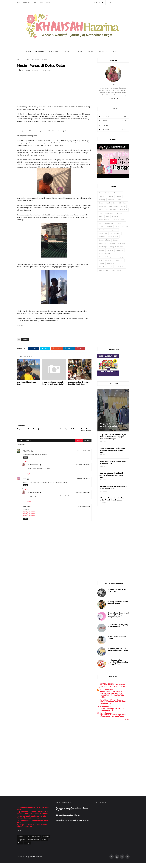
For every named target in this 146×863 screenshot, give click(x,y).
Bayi (100, 223)
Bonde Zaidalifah (106, 690)
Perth (100, 213)
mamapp (26, 479)
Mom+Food (121, 243)
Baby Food (102, 206)
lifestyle (118, 196)
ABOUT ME (26, 3)
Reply (25, 457)
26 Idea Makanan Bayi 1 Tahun (68, 815)
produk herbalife (104, 220)
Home (18, 3)
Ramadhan (102, 230)
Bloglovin (114, 129)
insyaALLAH (110, 263)
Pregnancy (102, 196)
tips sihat (119, 213)
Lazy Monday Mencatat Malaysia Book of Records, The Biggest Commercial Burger (33, 813)
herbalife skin (119, 260)
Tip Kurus (110, 250)
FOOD (79, 51)
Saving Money (113, 230)
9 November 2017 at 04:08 (83, 464)
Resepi (111, 196)
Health (68, 51)
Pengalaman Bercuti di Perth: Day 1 (117, 590)
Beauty (101, 203)
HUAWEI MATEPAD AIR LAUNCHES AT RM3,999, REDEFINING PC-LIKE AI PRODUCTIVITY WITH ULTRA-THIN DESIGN (112, 694)
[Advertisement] (54, 88)
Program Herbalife (104, 193)
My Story (125, 226)
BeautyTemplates (36, 857)
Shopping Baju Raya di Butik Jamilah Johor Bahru (118, 649)
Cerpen (115, 240)
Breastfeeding (109, 223)
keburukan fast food (105, 267)
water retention (117, 270)
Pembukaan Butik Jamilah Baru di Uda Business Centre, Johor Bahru (31, 817)
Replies (26, 461)
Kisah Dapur (102, 243)
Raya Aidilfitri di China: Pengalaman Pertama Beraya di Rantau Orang (113, 716)
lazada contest (120, 267)
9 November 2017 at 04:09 (83, 492)
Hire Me (34, 3)
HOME (28, 51)
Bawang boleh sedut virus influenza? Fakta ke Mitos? (113, 702)
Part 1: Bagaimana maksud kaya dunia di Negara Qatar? (53, 383)
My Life (117, 226)
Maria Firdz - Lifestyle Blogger (111, 700)
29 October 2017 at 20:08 (83, 478)
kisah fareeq (109, 213)
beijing (121, 257)
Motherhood (117, 193)
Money (123, 206)
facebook (87, 440)
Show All (127, 719)
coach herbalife (115, 233)
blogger (79, 440)
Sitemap (48, 3)
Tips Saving (119, 250)
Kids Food (115, 216)
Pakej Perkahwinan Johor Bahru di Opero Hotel (32, 821)
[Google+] (115, 99)
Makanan (112, 243)
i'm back (101, 263)
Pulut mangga (103, 247)
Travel (119, 200)
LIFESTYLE (103, 51)
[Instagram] (96, 2)
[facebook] (111, 856)
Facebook (114, 116)
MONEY (91, 51)
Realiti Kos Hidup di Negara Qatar (27, 383)
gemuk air (108, 260)
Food (108, 203)
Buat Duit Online (113, 237)
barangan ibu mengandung (107, 257)
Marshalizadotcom (107, 713)
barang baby (103, 233)
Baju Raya (102, 237)
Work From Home (104, 253)
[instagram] (122, 856)
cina (100, 260)
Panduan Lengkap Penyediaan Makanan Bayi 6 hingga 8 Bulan (118, 662)
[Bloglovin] (102, 2)
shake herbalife (103, 270)
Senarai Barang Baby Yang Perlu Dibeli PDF (118, 626)
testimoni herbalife (119, 220)
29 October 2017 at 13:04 (83, 451)
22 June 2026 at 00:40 (84, 506)
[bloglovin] (127, 856)
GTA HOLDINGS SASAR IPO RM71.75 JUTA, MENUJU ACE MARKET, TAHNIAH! (113, 686)
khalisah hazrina (33, 465)
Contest (119, 223)
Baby (114, 203)
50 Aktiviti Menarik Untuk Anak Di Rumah (118, 602)
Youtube (114, 125)
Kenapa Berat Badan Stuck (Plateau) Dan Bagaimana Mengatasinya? (118, 615)
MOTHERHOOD (54, 51)
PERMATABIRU (28, 451)
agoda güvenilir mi (29, 512)
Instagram (114, 120)
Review (101, 210)
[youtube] (117, 856)
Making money (113, 206)
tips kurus (111, 200)
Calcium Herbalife (104, 240)
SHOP (41, 3)
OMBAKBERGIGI (105, 706)
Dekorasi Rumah (111, 210)
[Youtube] (99, 2)
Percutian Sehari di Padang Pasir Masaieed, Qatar (78, 383)
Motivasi (109, 226)
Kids (107, 216)
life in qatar (26, 59)
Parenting (102, 200)
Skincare (101, 250)
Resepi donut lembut (116, 247)
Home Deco (123, 210)
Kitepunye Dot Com (107, 683)
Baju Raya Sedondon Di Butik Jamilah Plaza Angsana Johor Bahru (33, 826)
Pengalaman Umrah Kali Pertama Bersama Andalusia (112, 709)
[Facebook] (109, 99)
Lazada (101, 226)
